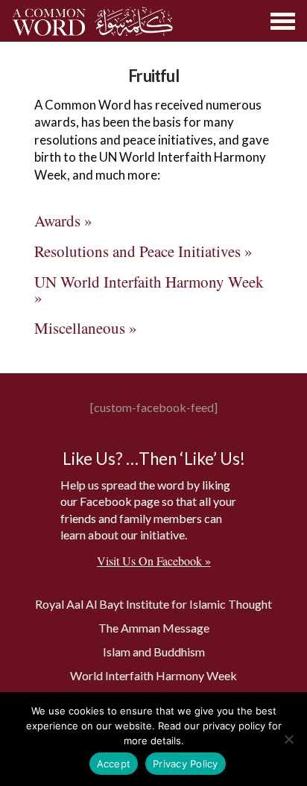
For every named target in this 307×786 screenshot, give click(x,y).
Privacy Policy (185, 764)
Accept (114, 764)
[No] (288, 739)
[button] (283, 21)
